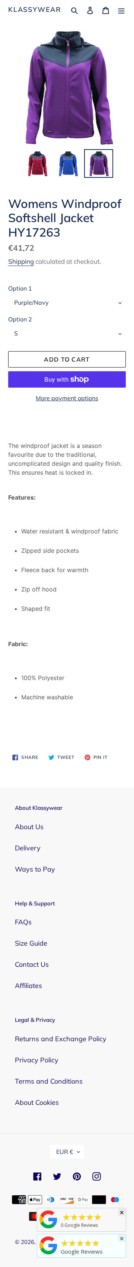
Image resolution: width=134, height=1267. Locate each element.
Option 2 (20, 319)
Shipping (21, 261)
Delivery (28, 848)
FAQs (23, 922)
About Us (29, 826)
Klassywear (34, 10)
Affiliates (28, 985)
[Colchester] (48, 1227)
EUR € (64, 1151)
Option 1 (20, 288)
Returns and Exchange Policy (60, 1039)
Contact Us (32, 964)
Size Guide (31, 943)
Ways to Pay (35, 869)
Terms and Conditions (49, 1081)
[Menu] (121, 9)
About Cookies (37, 1102)
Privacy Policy (36, 1060)
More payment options (67, 398)
